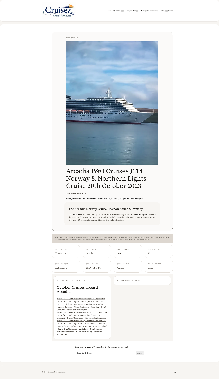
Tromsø (97, 347)
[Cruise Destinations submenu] (159, 10)
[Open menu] (175, 372)
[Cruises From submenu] (174, 10)
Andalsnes (112, 347)
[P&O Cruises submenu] (124, 10)
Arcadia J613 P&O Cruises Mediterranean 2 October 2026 (81, 298)
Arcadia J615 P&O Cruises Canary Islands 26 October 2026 (81, 320)
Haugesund (123, 347)
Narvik (104, 347)
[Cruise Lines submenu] (138, 10)
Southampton (141, 214)
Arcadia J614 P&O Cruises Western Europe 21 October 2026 (82, 312)
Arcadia (76, 214)
